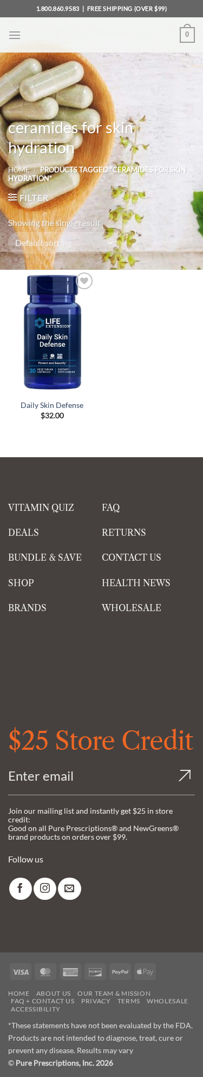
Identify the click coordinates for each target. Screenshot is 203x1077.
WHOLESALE (131, 607)
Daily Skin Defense (52, 405)
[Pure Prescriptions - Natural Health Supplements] (101, 35)
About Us (53, 993)
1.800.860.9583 (58, 8)
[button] (14, 35)
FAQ (111, 507)
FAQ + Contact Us (43, 1001)
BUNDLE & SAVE (45, 557)
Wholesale (167, 1001)
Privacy (95, 1001)
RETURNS (124, 532)
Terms (128, 1001)
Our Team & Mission (113, 993)
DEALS (23, 532)
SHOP (21, 583)
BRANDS (27, 607)
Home (19, 169)
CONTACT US (131, 557)
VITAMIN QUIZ (41, 507)
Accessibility (36, 1009)
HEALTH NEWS (136, 583)
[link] (20, 889)
